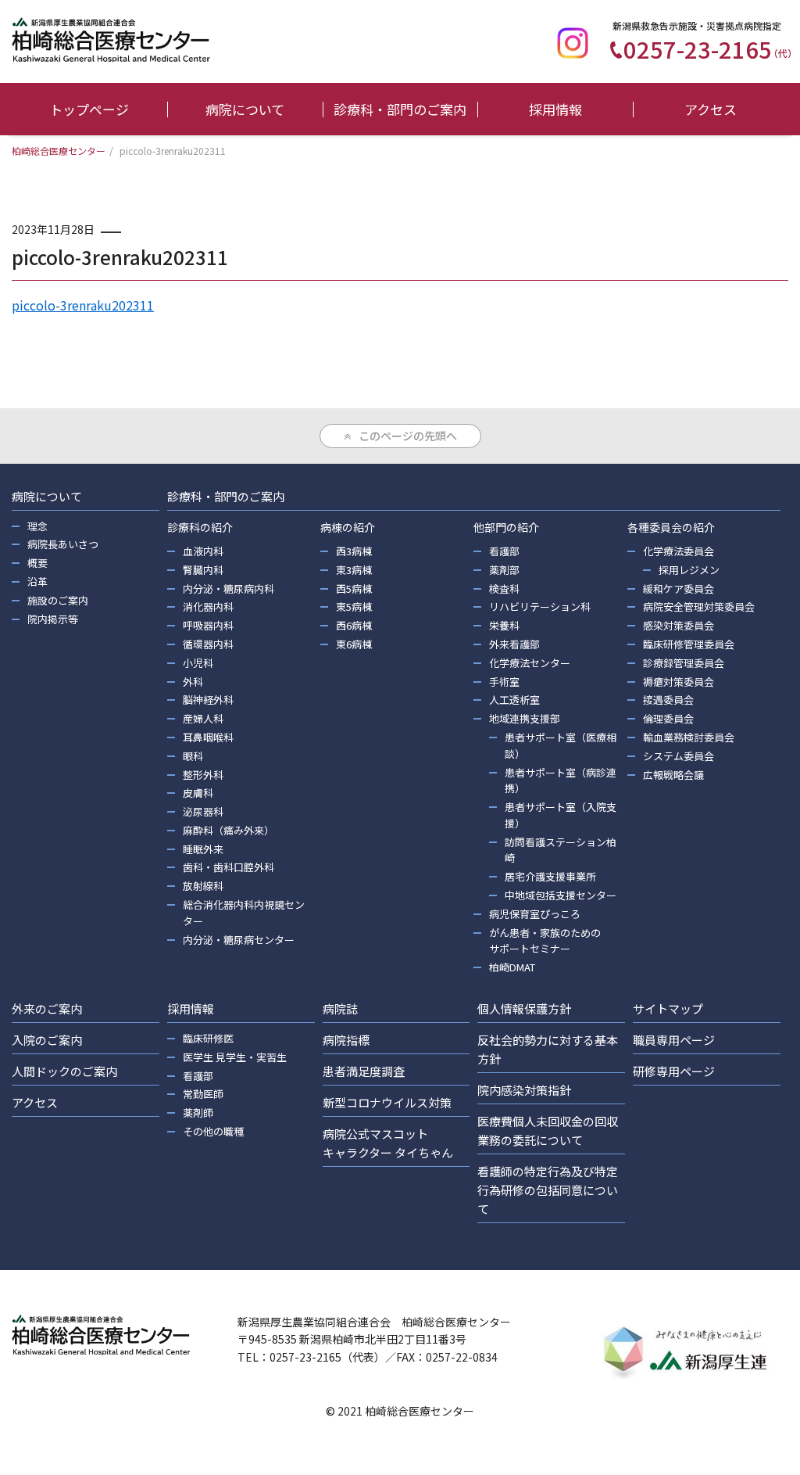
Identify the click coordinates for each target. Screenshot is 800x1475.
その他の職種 (213, 1131)
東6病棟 (354, 644)
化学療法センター (529, 662)
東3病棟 (354, 569)
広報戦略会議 (673, 774)
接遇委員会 (668, 699)
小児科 (198, 662)
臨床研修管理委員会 (688, 644)
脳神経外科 (208, 699)
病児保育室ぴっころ (534, 913)
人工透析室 (514, 699)
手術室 (504, 681)
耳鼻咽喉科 (208, 737)
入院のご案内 (47, 1040)
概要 (37, 562)
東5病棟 (354, 606)
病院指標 (346, 1040)
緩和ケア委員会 (678, 588)
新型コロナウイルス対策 (387, 1102)
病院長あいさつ (62, 544)
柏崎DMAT (512, 967)
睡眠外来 (203, 849)
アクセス (710, 109)
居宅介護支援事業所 (550, 876)
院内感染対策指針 (524, 1090)
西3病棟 (354, 551)
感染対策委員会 (678, 625)
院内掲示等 (52, 619)
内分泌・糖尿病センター (239, 939)
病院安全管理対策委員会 (699, 606)
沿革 (37, 581)
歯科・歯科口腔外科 (228, 867)
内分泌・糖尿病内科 (228, 588)
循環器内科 (208, 644)
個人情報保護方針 (524, 1008)
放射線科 (203, 885)
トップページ (89, 109)
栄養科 (504, 625)
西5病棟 (354, 588)
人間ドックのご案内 (64, 1071)
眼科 (193, 755)
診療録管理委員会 (683, 662)
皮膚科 (198, 792)
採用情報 (555, 109)
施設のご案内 (57, 600)
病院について (244, 109)
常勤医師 (203, 1093)
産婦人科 (203, 718)
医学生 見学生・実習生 (235, 1057)
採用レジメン (689, 569)
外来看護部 (514, 644)
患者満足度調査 (364, 1071)
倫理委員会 (668, 718)
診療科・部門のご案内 (400, 109)
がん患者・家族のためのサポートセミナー (545, 940)
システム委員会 (678, 755)
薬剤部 (504, 569)
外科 (193, 681)
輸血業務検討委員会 (688, 737)
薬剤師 (198, 1112)
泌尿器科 (203, 811)
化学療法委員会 (678, 551)
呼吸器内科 (208, 625)
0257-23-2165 (710, 48)
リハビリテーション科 (540, 606)
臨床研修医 (208, 1038)
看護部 (504, 551)
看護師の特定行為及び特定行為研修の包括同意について (547, 1190)
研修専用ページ (674, 1071)
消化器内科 (208, 606)
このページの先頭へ (408, 435)
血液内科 (203, 551)
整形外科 (203, 774)
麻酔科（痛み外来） (228, 830)
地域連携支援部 (524, 718)
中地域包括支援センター (560, 895)
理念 (37, 526)
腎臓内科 (203, 569)
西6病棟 (354, 625)
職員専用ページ (674, 1040)
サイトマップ (668, 1008)
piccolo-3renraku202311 (83, 305)
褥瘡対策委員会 (678, 681)
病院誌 (340, 1008)
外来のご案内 (47, 1008)
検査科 (504, 588)
